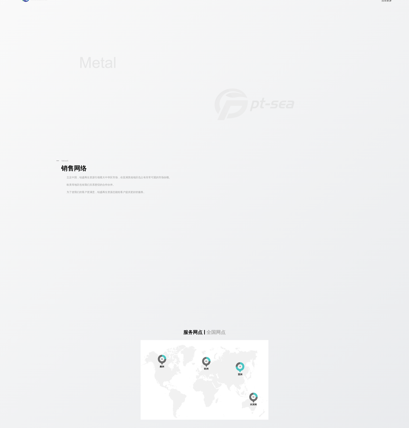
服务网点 (193, 364)
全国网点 (216, 364)
